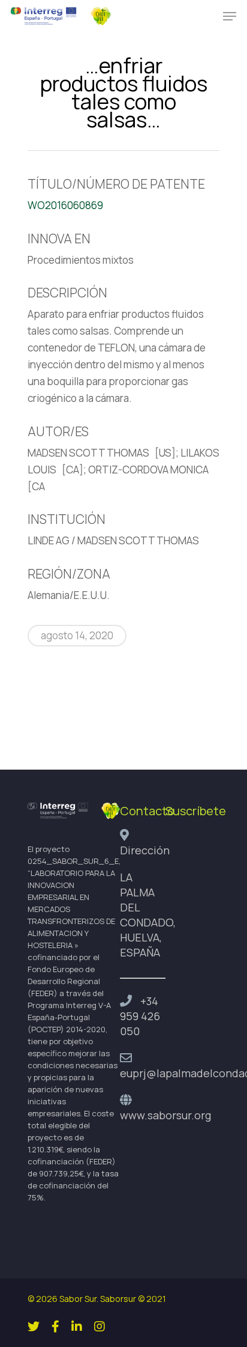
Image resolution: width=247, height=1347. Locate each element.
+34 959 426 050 (140, 1016)
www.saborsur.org (165, 1115)
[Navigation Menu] (229, 16)
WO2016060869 (65, 205)
